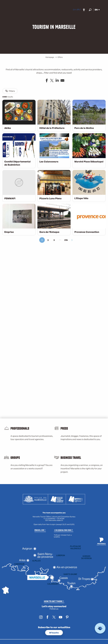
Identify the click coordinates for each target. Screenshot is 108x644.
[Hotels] (76, 10)
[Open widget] (100, 628)
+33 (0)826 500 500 (62, 530)
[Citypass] (78, 10)
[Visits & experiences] (80, 10)
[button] (90, 9)
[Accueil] (74, 10)
